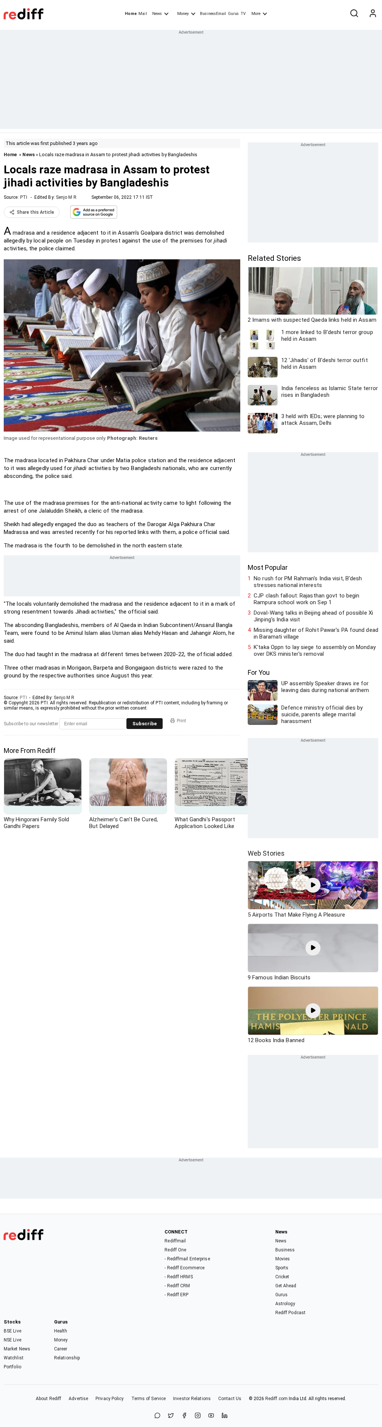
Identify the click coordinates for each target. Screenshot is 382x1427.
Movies (282, 1258)
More (255, 13)
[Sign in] (372, 14)
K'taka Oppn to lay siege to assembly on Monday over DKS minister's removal (315, 650)
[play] (313, 885)
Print (181, 720)
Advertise (78, 1398)
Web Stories (266, 853)
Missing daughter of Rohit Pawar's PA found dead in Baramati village (316, 633)
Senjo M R (66, 197)
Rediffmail (175, 1241)
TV (243, 13)
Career (61, 1349)
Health (61, 1331)
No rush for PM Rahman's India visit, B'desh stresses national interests (308, 582)
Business (285, 1250)
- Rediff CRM (177, 1285)
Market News (17, 1349)
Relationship (67, 1357)
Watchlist (14, 1357)
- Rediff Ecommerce (184, 1267)
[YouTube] (211, 1416)
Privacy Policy (109, 1398)
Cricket (282, 1276)
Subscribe (144, 723)
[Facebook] (184, 1416)
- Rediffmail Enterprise (187, 1258)
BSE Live (12, 1331)
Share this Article (35, 212)
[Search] (354, 14)
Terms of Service (148, 1398)
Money (183, 13)
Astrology (285, 1303)
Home (131, 13)
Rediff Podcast (290, 1312)
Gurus (233, 13)
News (157, 13)
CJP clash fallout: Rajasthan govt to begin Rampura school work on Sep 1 (306, 599)
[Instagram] (198, 1416)
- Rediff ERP (176, 1294)
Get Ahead (286, 1285)
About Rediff (48, 1398)
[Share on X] (171, 1416)
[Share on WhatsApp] (157, 1416)
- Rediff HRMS (178, 1276)
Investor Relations (192, 1398)
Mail (142, 13)
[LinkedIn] (225, 1416)
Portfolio (12, 1366)
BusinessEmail (213, 13)
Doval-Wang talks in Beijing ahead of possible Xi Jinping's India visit (313, 616)
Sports (282, 1267)
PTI (23, 197)
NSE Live (12, 1340)
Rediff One (175, 1250)
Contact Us (229, 1398)
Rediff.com (276, 1398)
